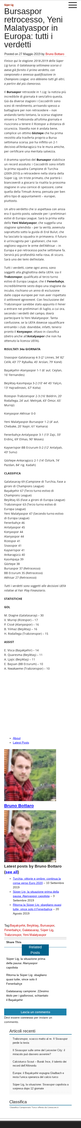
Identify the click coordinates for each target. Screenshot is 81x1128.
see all (11, 872)
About (17, 738)
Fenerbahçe (12, 930)
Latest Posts (21, 742)
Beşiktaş (33, 925)
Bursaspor (47, 925)
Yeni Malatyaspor (34, 935)
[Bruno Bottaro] (30, 800)
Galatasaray (30, 930)
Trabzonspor (12, 935)
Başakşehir (17, 925)
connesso (27, 1017)
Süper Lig (9, 5)
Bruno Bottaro (54, 54)
